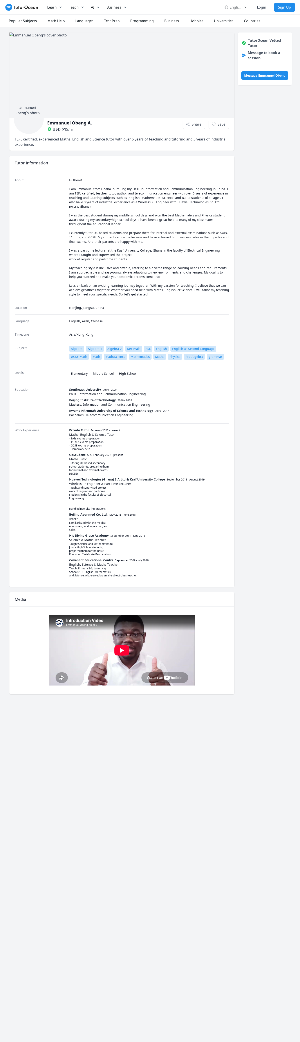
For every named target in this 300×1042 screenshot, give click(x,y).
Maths (159, 357)
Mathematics (140, 357)
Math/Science (115, 357)
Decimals (133, 349)
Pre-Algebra (194, 357)
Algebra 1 (95, 349)
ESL (148, 349)
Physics (175, 357)
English (161, 349)
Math (96, 357)
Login (261, 7)
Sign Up (284, 7)
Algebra (77, 349)
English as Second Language (193, 349)
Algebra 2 (114, 349)
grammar (215, 357)
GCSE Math (79, 357)
